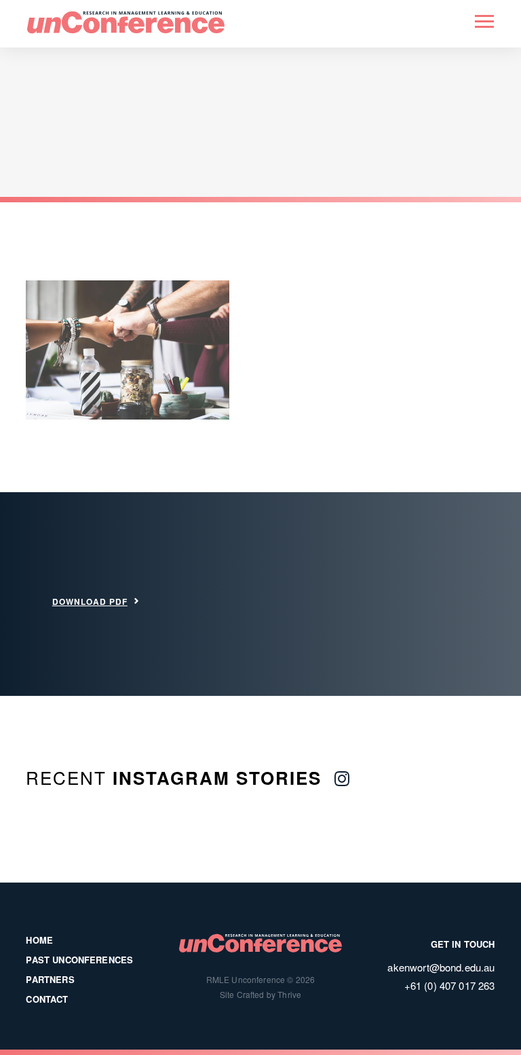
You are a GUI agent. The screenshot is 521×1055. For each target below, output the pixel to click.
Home (39, 939)
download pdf (90, 601)
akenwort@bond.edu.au (441, 967)
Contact (47, 999)
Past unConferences (79, 959)
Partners (50, 979)
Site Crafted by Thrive (261, 994)
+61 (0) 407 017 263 (449, 985)
